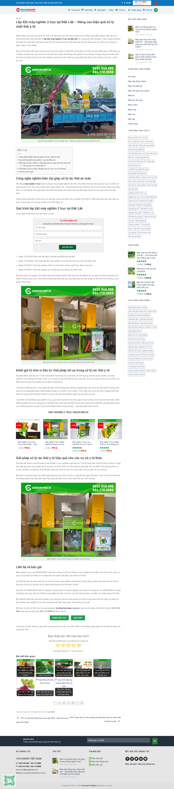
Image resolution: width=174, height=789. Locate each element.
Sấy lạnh (131, 205)
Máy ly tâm (133, 105)
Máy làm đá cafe (146, 323)
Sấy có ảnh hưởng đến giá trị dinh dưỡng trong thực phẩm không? (145, 56)
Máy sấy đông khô (135, 331)
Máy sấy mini (133, 189)
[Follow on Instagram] (132, 759)
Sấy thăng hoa (141, 221)
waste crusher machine (137, 371)
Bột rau (131, 157)
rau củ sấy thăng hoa (149, 197)
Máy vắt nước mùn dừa (136, 339)
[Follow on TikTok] (124, 3)
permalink (51, 712)
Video (111, 10)
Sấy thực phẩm (134, 224)
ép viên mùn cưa (144, 232)
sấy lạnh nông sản (135, 213)
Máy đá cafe (133, 347)
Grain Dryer (152, 311)
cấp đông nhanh (134, 177)
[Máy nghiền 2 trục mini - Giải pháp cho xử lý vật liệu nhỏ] (83, 429)
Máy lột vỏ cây (151, 327)
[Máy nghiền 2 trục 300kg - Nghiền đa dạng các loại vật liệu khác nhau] (55, 429)
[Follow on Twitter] (136, 759)
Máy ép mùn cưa (147, 343)
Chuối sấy (150, 161)
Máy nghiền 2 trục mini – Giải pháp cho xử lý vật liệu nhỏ (82, 443)
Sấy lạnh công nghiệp (144, 205)
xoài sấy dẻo (146, 228)
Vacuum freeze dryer (136, 363)
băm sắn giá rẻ (152, 153)
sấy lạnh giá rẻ (133, 209)
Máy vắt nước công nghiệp (138, 335)
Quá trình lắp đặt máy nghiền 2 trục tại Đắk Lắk (37, 160)
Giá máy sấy (151, 181)
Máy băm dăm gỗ (147, 319)
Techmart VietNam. (89, 786)
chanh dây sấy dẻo (142, 157)
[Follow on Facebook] (122, 3)
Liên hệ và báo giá (26, 172)
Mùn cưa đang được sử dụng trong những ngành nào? (146, 29)
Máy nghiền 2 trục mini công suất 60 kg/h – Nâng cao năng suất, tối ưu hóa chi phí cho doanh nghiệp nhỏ (28, 443)
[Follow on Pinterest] (145, 759)
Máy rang (132, 109)
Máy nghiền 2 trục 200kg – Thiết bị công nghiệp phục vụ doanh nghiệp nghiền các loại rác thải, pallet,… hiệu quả (110, 443)
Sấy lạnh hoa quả (146, 209)
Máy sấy (131, 119)
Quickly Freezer (134, 355)
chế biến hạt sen (134, 165)
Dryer (145, 307)
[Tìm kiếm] (156, 10)
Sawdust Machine (135, 359)
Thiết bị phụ (133, 124)
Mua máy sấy (152, 185)
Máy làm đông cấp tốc (136, 327)
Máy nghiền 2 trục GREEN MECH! (34, 166)
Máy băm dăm (133, 319)
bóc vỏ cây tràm (147, 141)
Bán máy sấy (133, 137)
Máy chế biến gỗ (135, 86)
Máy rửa (131, 114)
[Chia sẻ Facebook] (55, 703)
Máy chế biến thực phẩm (138, 91)
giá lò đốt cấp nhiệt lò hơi (137, 311)
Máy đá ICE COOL (145, 347)
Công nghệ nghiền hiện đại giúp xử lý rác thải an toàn (39, 157)
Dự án (18, 18)
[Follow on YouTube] (129, 3)
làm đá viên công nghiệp (137, 185)
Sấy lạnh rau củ (148, 213)
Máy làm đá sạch (135, 100)
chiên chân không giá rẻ (137, 161)
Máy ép (131, 95)
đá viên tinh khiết (134, 236)
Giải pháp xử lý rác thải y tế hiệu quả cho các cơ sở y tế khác (42, 169)
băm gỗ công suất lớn (136, 149)
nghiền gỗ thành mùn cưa (137, 193)
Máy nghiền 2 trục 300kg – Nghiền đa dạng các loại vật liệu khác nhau (55, 443)
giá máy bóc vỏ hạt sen (137, 181)
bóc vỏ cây (143, 137)
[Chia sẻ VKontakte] (68, 703)
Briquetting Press (135, 307)
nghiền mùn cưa (134, 197)
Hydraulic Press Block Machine (139, 315)
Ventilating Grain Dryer (136, 366)
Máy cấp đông (133, 323)
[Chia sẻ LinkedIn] (73, 703)
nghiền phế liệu (148, 351)
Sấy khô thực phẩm (146, 201)
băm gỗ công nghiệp (147, 145)
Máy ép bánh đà (134, 343)
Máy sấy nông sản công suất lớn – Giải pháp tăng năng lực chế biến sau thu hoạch (146, 43)
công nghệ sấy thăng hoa (137, 173)
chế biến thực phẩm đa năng (138, 169)
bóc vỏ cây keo (134, 141)
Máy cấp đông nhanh (137, 81)
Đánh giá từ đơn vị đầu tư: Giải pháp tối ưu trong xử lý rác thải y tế (44, 163)
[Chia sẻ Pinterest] (64, 703)
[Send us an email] (127, 3)
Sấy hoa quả (133, 201)
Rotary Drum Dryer (147, 355)
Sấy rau (131, 221)
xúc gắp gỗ (132, 232)
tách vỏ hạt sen (134, 228)
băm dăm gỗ (133, 145)
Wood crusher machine (137, 374)
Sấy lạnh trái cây (149, 217)
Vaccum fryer (147, 359)
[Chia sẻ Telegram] (82, 703)
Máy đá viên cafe (134, 351)
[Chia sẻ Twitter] (59, 703)
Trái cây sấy (145, 224)
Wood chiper (151, 371)
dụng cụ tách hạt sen (149, 177)
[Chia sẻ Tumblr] (77, 703)
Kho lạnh (132, 76)
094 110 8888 (140, 2)
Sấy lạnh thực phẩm (135, 217)
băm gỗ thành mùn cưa (137, 153)
